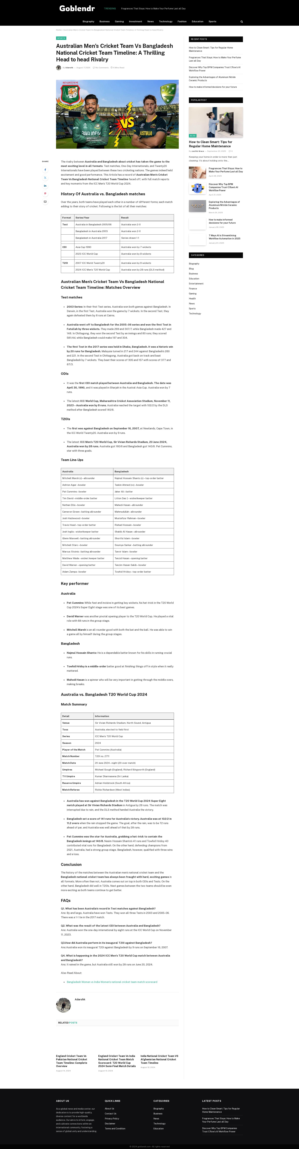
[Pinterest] (45, 193)
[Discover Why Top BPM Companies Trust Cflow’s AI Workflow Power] (197, 188)
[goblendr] (77, 8)
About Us (109, 1108)
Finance (193, 288)
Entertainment (196, 283)
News (150, 21)
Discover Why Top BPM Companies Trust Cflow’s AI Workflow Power (223, 187)
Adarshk (69, 68)
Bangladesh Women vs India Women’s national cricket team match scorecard (112, 981)
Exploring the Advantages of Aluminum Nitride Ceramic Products (224, 205)
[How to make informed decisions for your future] (197, 224)
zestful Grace (198, 151)
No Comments (102, 68)
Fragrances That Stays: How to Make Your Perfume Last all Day (153, 8)
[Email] (45, 201)
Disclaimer (110, 1123)
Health (192, 298)
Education (197, 21)
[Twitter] (45, 178)
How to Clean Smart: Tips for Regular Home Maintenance (210, 144)
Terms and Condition (115, 1128)
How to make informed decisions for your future (213, 87)
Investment (135, 21)
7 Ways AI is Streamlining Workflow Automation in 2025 (224, 237)
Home (59, 30)
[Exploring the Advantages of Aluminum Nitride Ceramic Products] (197, 206)
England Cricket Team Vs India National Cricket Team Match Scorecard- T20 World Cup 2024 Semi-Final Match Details (117, 1061)
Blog (192, 136)
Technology (165, 21)
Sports (212, 21)
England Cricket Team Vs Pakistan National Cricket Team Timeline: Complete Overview (71, 1061)
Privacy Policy (112, 1118)
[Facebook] (45, 170)
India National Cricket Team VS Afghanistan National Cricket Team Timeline (159, 1059)
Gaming (119, 21)
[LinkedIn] (45, 185)
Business (105, 21)
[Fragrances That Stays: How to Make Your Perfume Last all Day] (197, 172)
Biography (88, 21)
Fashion (182, 21)
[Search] (241, 21)
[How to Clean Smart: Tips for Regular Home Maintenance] (216, 122)
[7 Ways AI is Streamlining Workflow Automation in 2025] (197, 239)
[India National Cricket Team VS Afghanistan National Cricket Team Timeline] (160, 1041)
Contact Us (110, 1113)
